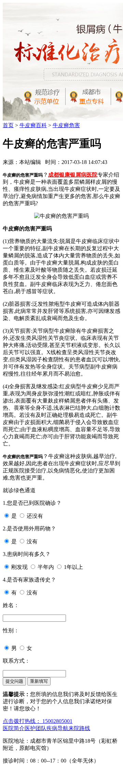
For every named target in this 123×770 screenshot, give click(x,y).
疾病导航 (57, 728)
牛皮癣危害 (66, 125)
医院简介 (14, 728)
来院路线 (79, 728)
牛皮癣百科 (33, 125)
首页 (8, 125)
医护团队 (35, 728)
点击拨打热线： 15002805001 (37, 721)
